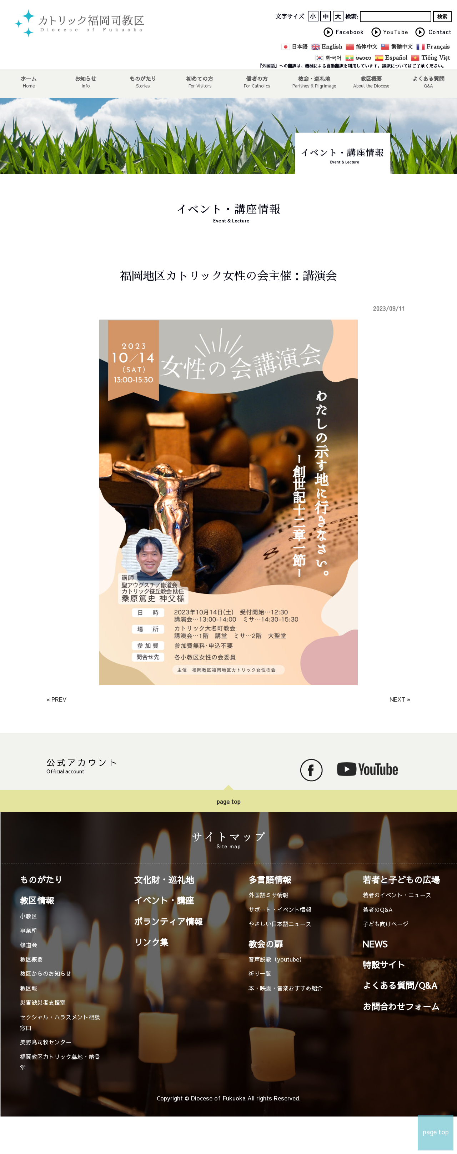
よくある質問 (428, 78)
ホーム (29, 78)
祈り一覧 (259, 973)
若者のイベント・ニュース (397, 895)
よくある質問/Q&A (400, 985)
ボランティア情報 (168, 921)
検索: (351, 17)
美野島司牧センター (45, 1042)
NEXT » (400, 699)
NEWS (375, 944)
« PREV (56, 699)
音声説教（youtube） (276, 959)
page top (229, 801)
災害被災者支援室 (43, 1002)
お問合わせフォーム (401, 1006)
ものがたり (143, 78)
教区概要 (31, 959)
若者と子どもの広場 (401, 879)
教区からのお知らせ (45, 973)
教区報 (28, 988)
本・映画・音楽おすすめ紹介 (285, 988)
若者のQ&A (378, 909)
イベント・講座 (164, 900)
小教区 (28, 916)
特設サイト (384, 964)
